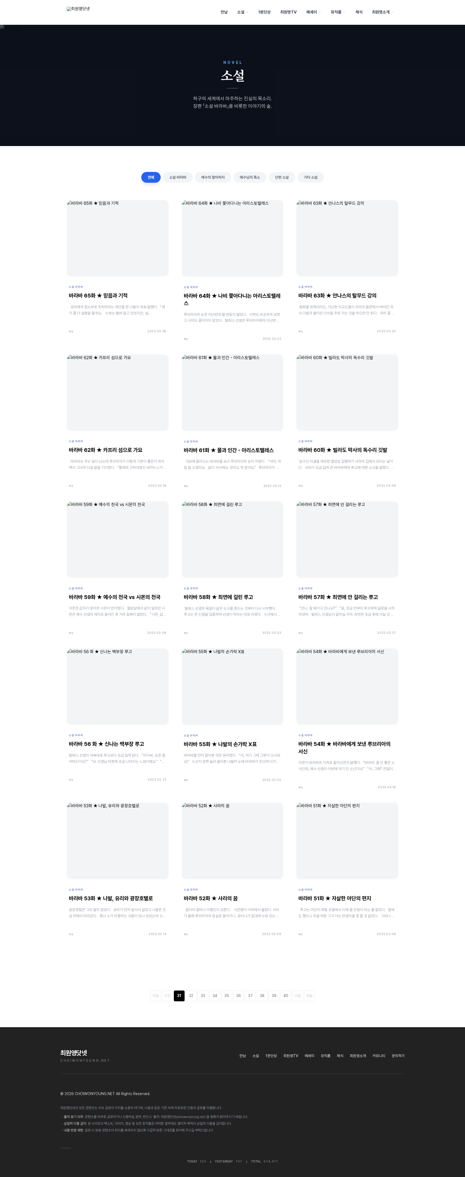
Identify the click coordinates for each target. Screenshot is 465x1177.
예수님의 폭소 (250, 177)
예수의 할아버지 (213, 177)
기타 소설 (311, 177)
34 (215, 995)
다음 (297, 995)
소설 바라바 (177, 177)
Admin (65, 1148)
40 (285, 995)
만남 (224, 12)
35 (226, 995)
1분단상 (264, 12)
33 (203, 995)
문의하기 (398, 1056)
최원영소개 (381, 12)
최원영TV (288, 12)
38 (262, 995)
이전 (167, 995)
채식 (358, 12)
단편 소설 (282, 177)
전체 (151, 177)
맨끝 (309, 995)
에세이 (312, 12)
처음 (155, 995)
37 (250, 995)
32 (191, 995)
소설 (240, 12)
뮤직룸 (336, 12)
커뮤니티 (378, 1056)
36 (238, 995)
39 (274, 995)
